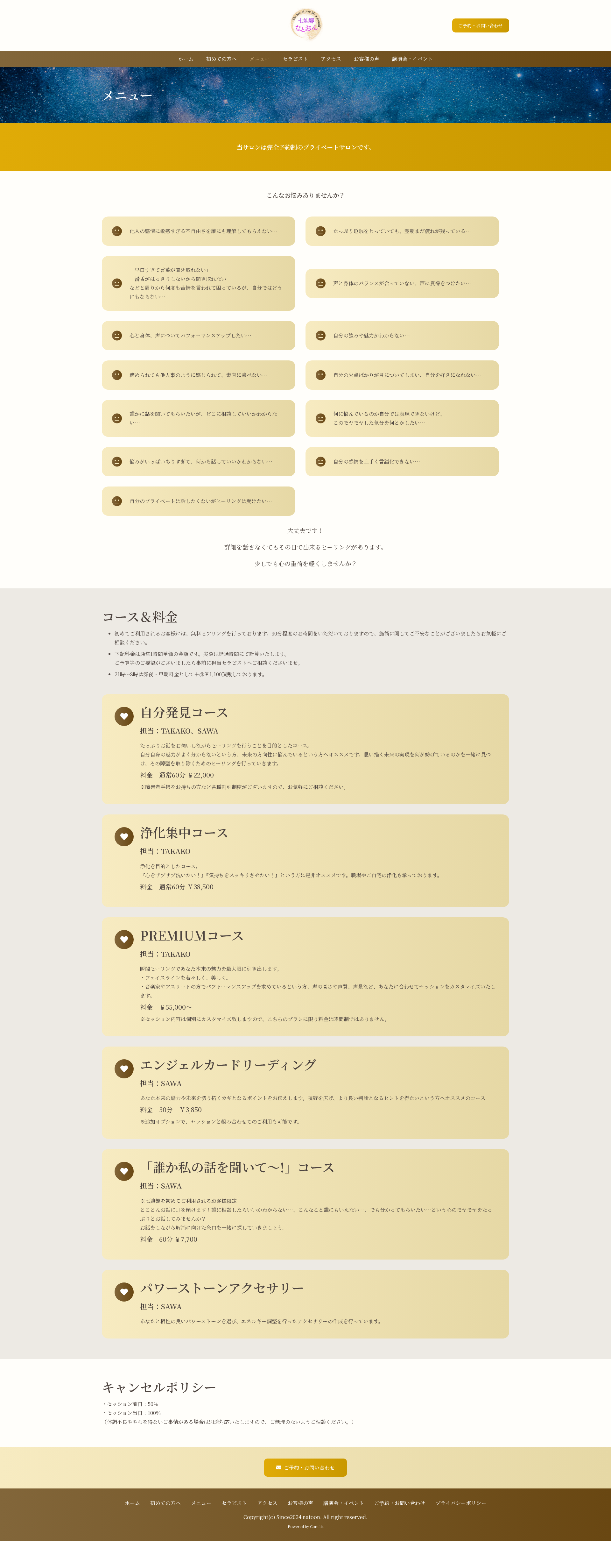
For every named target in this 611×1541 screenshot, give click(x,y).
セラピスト (234, 1503)
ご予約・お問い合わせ (399, 1503)
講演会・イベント (343, 1503)
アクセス (267, 1503)
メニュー (201, 1503)
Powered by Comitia (306, 1526)
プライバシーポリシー (460, 1503)
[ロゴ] (305, 25)
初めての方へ (165, 1503)
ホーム (132, 1503)
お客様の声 (300, 1503)
